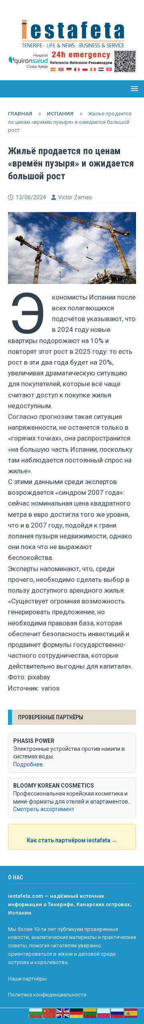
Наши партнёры (27, 979)
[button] (133, 88)
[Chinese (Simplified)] (49, 1013)
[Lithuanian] (90, 1013)
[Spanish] (131, 1013)
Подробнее (28, 764)
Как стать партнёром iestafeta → (72, 840)
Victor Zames (75, 197)
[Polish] (104, 1013)
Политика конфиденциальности (47, 995)
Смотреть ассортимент (43, 809)
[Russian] (117, 1013)
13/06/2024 (31, 197)
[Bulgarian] (36, 1013)
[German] (77, 1013)
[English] (63, 1013)
